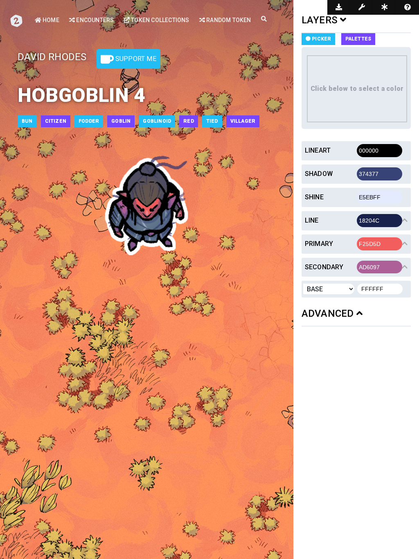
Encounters (94, 20)
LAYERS (321, 20)
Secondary (324, 267)
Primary (319, 244)
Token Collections (159, 20)
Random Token (228, 20)
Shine (314, 197)
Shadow (319, 174)
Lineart (318, 150)
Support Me (135, 59)
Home (50, 20)
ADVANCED (329, 313)
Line (312, 220)
